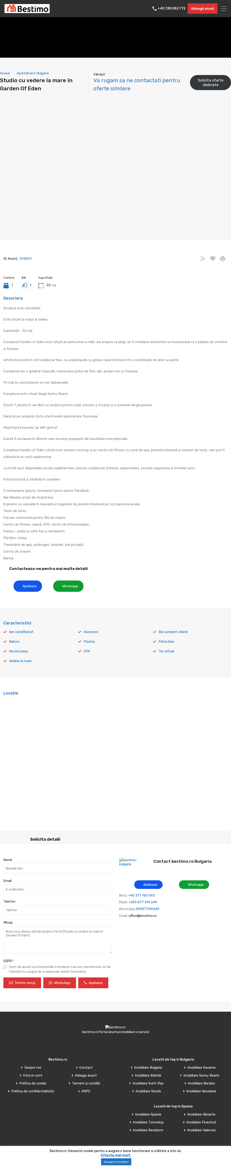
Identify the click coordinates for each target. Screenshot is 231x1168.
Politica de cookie (32, 1083)
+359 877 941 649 (143, 902)
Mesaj (7, 922)
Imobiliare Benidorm (148, 1130)
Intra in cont (32, 1075)
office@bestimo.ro (143, 916)
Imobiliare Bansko (201, 1083)
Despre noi (32, 1067)
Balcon (14, 642)
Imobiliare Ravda (148, 1091)
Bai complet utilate (173, 632)
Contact (85, 1067)
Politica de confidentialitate (32, 1091)
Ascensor (91, 632)
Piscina (89, 642)
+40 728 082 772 (171, 8)
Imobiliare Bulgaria (148, 1067)
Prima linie (166, 642)
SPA (87, 651)
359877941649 (147, 909)
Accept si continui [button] (116, 1161)
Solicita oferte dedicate (210, 82)
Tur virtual (166, 651)
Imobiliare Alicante (201, 1114)
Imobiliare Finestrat (201, 1122)
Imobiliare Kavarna (201, 1067)
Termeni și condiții (86, 1083)
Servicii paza (18, 651)
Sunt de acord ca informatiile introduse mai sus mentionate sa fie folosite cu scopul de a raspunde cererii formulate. (60, 969)
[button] (28, 586)
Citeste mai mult (115, 1155)
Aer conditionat (21, 632)
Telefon (9, 901)
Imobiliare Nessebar (201, 1091)
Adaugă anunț (202, 9)
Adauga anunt (86, 1075)
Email (7, 881)
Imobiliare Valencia (201, 1130)
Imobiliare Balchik (148, 1075)
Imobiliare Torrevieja (148, 1122)
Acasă (4, 73)
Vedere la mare (20, 661)
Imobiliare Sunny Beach (201, 1075)
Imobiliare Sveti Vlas (148, 1083)
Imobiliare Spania (148, 1114)
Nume (7, 860)
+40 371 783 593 (141, 895)
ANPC (85, 1091)
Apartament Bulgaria (33, 73)
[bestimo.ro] (27, 11)
